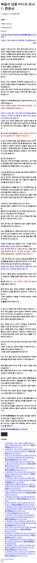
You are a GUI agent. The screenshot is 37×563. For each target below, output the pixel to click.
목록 (4, 434)
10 (12, 559)
